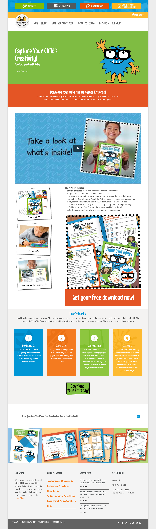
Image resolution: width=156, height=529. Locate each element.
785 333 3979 (121, 485)
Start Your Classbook (62, 23)
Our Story (117, 23)
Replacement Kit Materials (58, 486)
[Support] (139, 522)
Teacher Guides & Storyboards (60, 481)
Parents (103, 23)
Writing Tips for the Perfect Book (61, 496)
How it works (41, 23)
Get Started (22, 71)
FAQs (49, 506)
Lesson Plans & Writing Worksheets (61, 501)
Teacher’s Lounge (86, 23)
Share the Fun (53, 491)
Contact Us (116, 480)
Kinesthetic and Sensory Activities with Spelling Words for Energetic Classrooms (93, 494)
